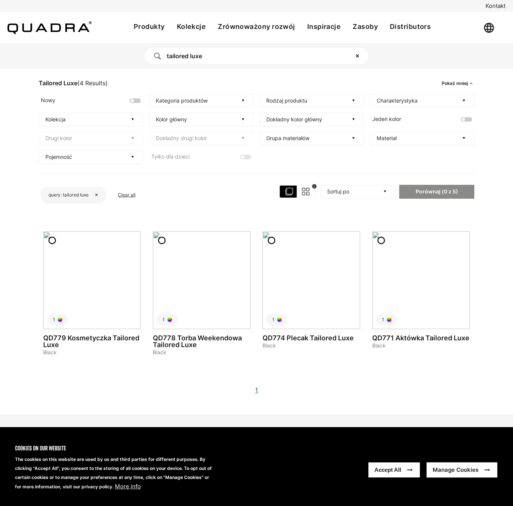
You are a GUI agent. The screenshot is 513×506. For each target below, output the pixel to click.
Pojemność (58, 157)
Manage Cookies (455, 469)
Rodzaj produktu (286, 101)
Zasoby (365, 26)
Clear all (127, 195)
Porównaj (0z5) (437, 191)
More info (128, 486)
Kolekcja (55, 119)
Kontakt (495, 6)
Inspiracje (324, 26)
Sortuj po (338, 192)
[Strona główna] (50, 28)
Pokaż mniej (455, 83)
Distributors (410, 26)
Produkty (149, 26)
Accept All (387, 470)
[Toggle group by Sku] (298, 191)
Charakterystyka (397, 101)
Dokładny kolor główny (294, 119)
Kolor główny (171, 119)
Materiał (387, 138)
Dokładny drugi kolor (181, 138)
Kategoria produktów (182, 101)
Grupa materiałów (287, 138)
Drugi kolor (58, 138)
